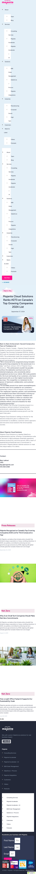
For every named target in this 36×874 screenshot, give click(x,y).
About (6, 9)
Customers (8, 125)
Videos (13, 139)
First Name (9, 840)
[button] (7, 290)
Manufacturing (15, 106)
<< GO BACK (5, 282)
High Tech (11, 119)
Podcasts (13, 143)
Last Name (9, 847)
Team (12, 16)
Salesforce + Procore (10, 771)
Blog (12, 20)
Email (6, 853)
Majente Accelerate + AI (11, 52)
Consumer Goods (12, 111)
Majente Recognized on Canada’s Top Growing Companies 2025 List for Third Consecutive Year (17, 533)
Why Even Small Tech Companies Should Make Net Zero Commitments (17, 617)
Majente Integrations (11, 93)
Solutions (7, 61)
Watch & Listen (7, 262)
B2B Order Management (11, 766)
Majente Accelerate (11, 40)
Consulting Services (12, 33)
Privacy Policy (30, 870)
